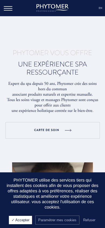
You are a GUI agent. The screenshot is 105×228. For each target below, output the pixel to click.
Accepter (22, 220)
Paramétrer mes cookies (57, 220)
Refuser (89, 220)
